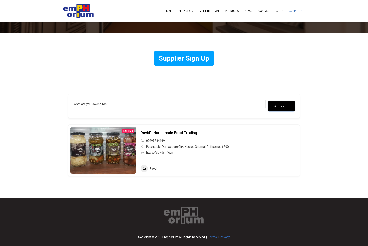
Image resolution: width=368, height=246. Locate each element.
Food (153, 168)
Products (232, 10)
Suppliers (295, 10)
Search (284, 106)
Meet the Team (209, 10)
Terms (212, 237)
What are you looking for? (90, 104)
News (248, 10)
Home (168, 10)
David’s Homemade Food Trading (169, 132)
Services (185, 10)
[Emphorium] (78, 11)
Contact (264, 10)
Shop (279, 10)
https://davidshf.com (160, 152)
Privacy (225, 237)
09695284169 (155, 140)
